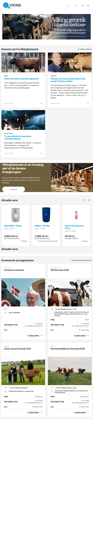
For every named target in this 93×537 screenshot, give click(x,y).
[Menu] (88, 5)
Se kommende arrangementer (81, 260)
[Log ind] (75, 5)
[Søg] (68, 5)
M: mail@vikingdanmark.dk (34, 326)
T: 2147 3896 (85, 401)
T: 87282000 (38, 324)
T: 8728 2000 (38, 401)
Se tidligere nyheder (85, 49)
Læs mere (13, 189)
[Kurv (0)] (82, 5)
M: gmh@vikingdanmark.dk (80, 403)
